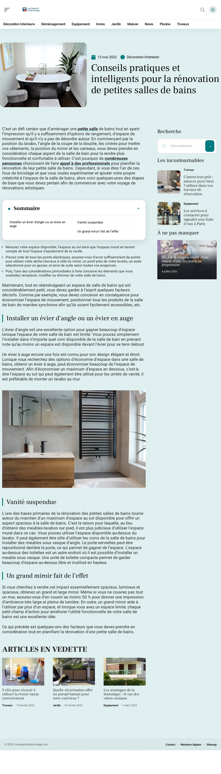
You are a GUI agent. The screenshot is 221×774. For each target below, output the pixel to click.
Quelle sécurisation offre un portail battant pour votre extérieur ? (73, 694)
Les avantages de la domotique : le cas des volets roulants (121, 694)
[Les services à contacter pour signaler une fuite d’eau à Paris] (168, 213)
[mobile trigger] (8, 9)
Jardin (57, 705)
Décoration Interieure (143, 57)
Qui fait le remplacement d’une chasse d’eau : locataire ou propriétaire (185, 261)
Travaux (7, 705)
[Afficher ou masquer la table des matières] (90, 208)
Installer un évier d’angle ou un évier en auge (37, 224)
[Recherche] (202, 9)
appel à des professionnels (85, 163)
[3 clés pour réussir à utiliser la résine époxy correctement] (23, 672)
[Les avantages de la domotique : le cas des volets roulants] (125, 672)
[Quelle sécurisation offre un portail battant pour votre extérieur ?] (74, 672)
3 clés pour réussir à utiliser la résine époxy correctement (20, 694)
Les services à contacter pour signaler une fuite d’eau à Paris (198, 217)
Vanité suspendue (90, 222)
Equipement (111, 705)
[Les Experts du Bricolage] (31, 9)
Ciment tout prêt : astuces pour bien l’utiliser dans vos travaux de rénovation (199, 185)
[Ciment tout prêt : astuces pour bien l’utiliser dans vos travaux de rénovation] (168, 181)
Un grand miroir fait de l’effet (97, 231)
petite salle (88, 129)
